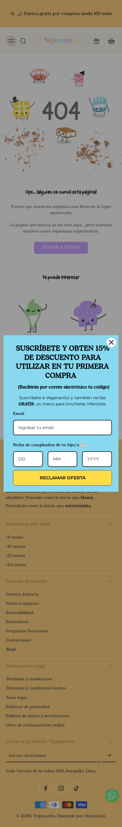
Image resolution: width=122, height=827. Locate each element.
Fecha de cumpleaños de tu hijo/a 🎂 (49, 445)
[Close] (111, 342)
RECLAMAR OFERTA (63, 478)
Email (18, 413)
